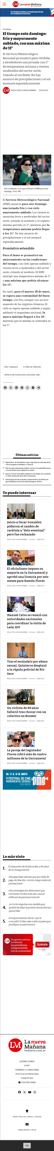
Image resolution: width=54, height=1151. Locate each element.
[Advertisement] (27, 122)
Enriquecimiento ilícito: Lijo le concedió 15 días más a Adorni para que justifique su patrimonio (29, 921)
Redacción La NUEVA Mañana (23, 90)
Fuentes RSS (27, 1078)
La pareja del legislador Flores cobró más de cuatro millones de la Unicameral (27, 754)
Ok (27, 1145)
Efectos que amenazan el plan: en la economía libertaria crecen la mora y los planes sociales (28, 469)
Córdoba (7, 29)
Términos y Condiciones (27, 1069)
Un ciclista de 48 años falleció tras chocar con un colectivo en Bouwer (26, 712)
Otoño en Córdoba (32, 366)
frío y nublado (11, 366)
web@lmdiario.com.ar (27, 1130)
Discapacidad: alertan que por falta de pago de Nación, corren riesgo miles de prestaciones (29, 880)
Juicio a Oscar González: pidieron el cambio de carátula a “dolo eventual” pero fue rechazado (28, 475)
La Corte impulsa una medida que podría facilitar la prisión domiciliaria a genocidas (30, 907)
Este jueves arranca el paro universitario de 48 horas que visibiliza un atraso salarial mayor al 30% (27, 481)
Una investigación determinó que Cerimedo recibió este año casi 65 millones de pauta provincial (26, 894)
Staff (27, 1065)
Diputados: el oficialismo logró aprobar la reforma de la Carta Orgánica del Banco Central (28, 463)
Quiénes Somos (27, 1061)
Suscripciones (28, 1082)
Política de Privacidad (27, 1074)
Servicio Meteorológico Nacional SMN (22, 374)
